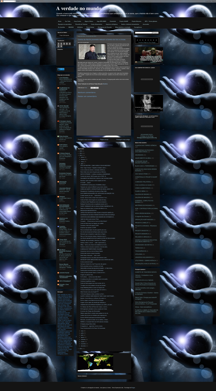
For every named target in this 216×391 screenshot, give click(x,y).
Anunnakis (146, 24)
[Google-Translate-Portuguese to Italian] (145, 41)
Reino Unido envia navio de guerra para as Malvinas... (93, 172)
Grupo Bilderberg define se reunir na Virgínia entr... (92, 287)
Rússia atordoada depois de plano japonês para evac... (93, 229)
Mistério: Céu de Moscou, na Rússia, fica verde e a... (93, 298)
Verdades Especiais (62, 164)
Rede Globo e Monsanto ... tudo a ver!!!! (90, 255)
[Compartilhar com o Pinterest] (98, 88)
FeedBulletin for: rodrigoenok (64, 88)
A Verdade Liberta (65, 121)
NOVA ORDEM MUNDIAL (143, 213)
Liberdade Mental (64, 188)
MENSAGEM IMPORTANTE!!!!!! (88, 210)
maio (82, 331)
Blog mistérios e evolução (122, 27)
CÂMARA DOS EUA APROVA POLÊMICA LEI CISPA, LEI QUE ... (96, 304)
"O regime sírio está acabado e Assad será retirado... (93, 285)
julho (82, 335)
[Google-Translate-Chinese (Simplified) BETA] (137, 41)
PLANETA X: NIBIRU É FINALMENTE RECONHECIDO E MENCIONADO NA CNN (146, 311)
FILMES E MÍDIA (140, 191)
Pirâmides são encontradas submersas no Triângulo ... (93, 240)
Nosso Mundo (63, 264)
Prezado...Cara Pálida (64, 285)
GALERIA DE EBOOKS (142, 194)
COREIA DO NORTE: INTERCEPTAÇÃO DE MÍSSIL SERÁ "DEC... (97, 189)
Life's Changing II (64, 281)
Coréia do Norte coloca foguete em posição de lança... (93, 199)
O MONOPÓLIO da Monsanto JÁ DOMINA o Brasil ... (93, 184)
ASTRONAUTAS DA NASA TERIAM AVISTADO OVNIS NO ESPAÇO (97, 214)
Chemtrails (113, 21)
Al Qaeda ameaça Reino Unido (88, 324)
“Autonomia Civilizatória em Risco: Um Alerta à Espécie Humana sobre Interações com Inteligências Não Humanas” (65, 96)
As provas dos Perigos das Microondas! (90, 311)
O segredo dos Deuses (142, 216)
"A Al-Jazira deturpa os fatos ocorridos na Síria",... (92, 294)
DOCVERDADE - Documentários (64, 205)
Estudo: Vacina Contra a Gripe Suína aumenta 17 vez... (94, 197)
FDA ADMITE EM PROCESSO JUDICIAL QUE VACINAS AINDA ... (97, 178)
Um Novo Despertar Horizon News (65, 251)
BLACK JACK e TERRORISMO (144, 166)
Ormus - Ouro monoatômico (143, 307)
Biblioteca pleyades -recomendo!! (65, 276)
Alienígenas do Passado (105, 27)
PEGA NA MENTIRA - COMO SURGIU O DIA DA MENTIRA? (95, 165)
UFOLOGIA (138, 254)
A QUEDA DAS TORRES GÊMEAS (146, 145)
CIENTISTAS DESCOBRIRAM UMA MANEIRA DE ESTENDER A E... (97, 217)
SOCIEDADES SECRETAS (143, 245)
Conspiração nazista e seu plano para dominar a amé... (93, 257)
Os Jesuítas (61, 27)
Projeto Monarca (136, 21)
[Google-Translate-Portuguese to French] (140, 41)
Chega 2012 (63, 239)
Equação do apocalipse (65, 24)
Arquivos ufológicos (112, 24)
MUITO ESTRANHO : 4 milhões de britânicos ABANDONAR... (95, 174)
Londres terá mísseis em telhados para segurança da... (93, 315)
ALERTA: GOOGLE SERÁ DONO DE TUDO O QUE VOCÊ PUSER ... (97, 296)
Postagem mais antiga (123, 139)
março (82, 161)
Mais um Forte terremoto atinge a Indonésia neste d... (93, 236)
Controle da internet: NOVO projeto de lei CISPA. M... (93, 176)
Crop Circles (77, 21)
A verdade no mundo (78, 8)
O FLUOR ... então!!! (85, 182)
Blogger (133, 387)
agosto (83, 337)
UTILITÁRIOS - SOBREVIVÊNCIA (145, 260)
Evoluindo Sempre (65, 173)
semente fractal (64, 272)
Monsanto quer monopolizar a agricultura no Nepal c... (93, 234)
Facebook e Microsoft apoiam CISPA (89, 225)
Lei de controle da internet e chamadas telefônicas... (93, 170)
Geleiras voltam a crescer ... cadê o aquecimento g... (93, 242)
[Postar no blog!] (93, 88)
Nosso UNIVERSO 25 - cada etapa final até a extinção (65, 81)
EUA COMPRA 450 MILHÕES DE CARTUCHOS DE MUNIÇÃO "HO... (97, 193)
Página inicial (104, 139)
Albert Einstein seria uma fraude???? (89, 292)
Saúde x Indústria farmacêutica (130, 24)
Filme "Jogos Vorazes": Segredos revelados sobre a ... (93, 167)
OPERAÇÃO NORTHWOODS (144, 219)
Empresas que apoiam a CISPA (88, 227)
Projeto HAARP (124, 21)
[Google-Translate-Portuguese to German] (142, 41)
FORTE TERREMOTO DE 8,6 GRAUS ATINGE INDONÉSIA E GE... (97, 206)
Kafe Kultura (63, 145)
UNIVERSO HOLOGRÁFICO (144, 257)
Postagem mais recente (85, 139)
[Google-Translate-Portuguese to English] (151, 41)
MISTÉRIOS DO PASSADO (143, 205)
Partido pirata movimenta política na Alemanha (91, 270)
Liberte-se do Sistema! (63, 219)
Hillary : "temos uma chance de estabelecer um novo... (93, 244)
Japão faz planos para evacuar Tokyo (89, 219)
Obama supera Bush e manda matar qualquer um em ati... (94, 313)
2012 (81, 155)
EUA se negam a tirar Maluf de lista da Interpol (91, 300)
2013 (81, 348)
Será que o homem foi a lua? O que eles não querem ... (94, 264)
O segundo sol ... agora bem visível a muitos (91, 326)
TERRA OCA (139, 248)
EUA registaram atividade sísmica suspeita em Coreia (93, 309)
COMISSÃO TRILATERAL (143, 182)
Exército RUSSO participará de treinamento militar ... (93, 317)
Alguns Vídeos (89, 21)
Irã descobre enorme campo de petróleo (90, 253)
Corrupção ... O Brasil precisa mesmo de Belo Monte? (93, 221)
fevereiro (83, 159)
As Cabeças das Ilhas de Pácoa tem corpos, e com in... (94, 306)
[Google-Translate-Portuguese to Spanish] (156, 41)
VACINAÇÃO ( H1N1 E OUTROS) (145, 263)
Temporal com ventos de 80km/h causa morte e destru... (94, 187)
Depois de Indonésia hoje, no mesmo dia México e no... (94, 208)
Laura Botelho (63, 77)
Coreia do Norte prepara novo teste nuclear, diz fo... (93, 283)
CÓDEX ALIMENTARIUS (142, 188)
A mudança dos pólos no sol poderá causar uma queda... (94, 279)
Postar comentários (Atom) (106, 145)
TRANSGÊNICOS (140, 251)
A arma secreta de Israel (86, 262)
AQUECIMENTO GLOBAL (143, 158)
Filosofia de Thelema (81, 24)
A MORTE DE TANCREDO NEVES (146, 272)
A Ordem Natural (64, 153)
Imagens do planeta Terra (86, 274)
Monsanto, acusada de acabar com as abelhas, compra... (94, 319)
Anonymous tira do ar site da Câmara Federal (91, 251)
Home (59, 21)
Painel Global (90, 27)
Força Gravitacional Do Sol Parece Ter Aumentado (92, 328)
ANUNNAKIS (139, 155)
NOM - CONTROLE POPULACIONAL (146, 208)
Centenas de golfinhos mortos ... (88, 281)
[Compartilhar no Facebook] (96, 88)
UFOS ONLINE (64, 106)
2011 (81, 153)
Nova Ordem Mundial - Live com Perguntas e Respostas (65, 156)
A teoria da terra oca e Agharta (144, 280)
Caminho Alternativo (62, 227)
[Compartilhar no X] (94, 88)
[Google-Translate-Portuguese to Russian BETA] (153, 41)
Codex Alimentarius (96, 24)
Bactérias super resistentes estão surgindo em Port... (93, 180)
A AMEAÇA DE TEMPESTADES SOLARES (91, 249)
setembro (83, 339)
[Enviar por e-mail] (91, 88)
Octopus (62, 196)
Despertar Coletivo (64, 221)
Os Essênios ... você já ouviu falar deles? (90, 277)
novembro (83, 343)
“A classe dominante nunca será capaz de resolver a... (93, 289)
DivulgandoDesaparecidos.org (147, 137)
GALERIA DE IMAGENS (142, 197)
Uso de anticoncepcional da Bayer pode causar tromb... (94, 232)
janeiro (82, 157)
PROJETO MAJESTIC (142, 230)
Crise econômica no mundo (143, 185)
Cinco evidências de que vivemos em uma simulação (65, 242)
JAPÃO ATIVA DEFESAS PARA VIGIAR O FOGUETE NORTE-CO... (97, 212)
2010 (81, 151)
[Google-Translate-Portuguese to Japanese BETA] (148, 41)
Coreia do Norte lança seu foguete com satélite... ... (93, 223)
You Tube (67, 21)
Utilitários (80, 27)
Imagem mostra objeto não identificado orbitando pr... (93, 302)
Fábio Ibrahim (63, 136)
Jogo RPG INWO (101, 21)
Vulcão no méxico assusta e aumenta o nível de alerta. (93, 247)
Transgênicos (138, 27)
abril (82, 163)
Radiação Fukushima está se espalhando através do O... (94, 204)
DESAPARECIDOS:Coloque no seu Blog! (146, 135)
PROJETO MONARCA (142, 234)
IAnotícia (105, 84)
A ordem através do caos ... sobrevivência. (91, 195)
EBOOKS (71, 27)
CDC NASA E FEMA (141, 174)
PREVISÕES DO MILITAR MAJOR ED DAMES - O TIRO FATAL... (96, 268)
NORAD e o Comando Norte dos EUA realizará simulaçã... (94, 321)
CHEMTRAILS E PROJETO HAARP (146, 177)
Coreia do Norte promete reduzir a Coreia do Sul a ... (93, 272)
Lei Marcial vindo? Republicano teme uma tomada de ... (94, 202)
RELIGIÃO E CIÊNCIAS (142, 237)
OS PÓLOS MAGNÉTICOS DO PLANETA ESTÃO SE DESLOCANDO (97, 238)
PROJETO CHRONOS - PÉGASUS (146, 226)
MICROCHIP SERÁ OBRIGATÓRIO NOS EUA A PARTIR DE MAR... (97, 259)
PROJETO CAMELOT (141, 222)
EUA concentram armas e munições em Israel (91, 266)
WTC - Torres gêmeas (151, 21)
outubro (83, 341)
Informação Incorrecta (63, 182)
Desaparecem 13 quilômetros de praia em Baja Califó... (93, 191)
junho (82, 333)
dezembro (83, 346)
